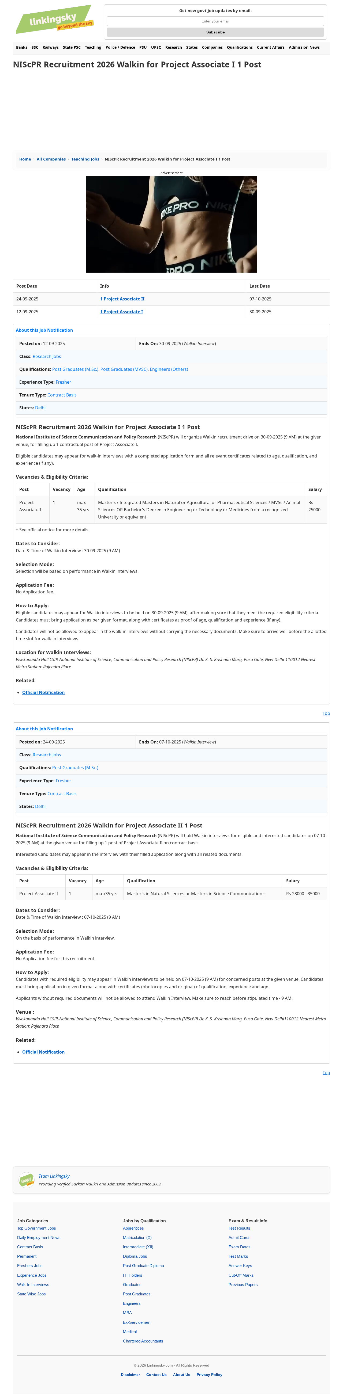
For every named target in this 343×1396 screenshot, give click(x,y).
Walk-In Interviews (33, 1284)
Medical (130, 1331)
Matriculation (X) (137, 1237)
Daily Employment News (39, 1237)
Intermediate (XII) (138, 1247)
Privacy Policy (209, 1374)
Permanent (26, 1256)
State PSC (72, 47)
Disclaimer (130, 1374)
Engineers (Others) (169, 369)
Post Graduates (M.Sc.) (75, 369)
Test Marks (238, 1256)
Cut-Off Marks (241, 1275)
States (192, 47)
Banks (21, 47)
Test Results (239, 1228)
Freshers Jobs (30, 1265)
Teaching (93, 47)
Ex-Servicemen (136, 1322)
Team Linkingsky (54, 1176)
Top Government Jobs (36, 1228)
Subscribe (215, 32)
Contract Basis (62, 395)
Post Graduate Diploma (143, 1265)
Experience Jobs (32, 1275)
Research (173, 47)
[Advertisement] (171, 110)
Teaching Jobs (85, 159)
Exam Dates (240, 1247)
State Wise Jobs (31, 1294)
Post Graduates (137, 1294)
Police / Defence (120, 47)
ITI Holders (132, 1275)
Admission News (304, 47)
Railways (51, 47)
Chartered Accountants (143, 1341)
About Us (181, 1374)
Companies (212, 47)
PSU (143, 47)
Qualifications (240, 47)
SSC (35, 47)
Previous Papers (243, 1284)
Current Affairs (271, 47)
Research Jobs (47, 356)
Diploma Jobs (135, 1256)
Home (25, 159)
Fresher (63, 382)
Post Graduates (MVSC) (124, 369)
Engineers (132, 1303)
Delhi (40, 408)
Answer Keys (240, 1265)
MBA (127, 1312)
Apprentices (133, 1228)
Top (326, 713)
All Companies (51, 159)
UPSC (156, 47)
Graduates (132, 1284)
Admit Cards (240, 1237)
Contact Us (156, 1374)
